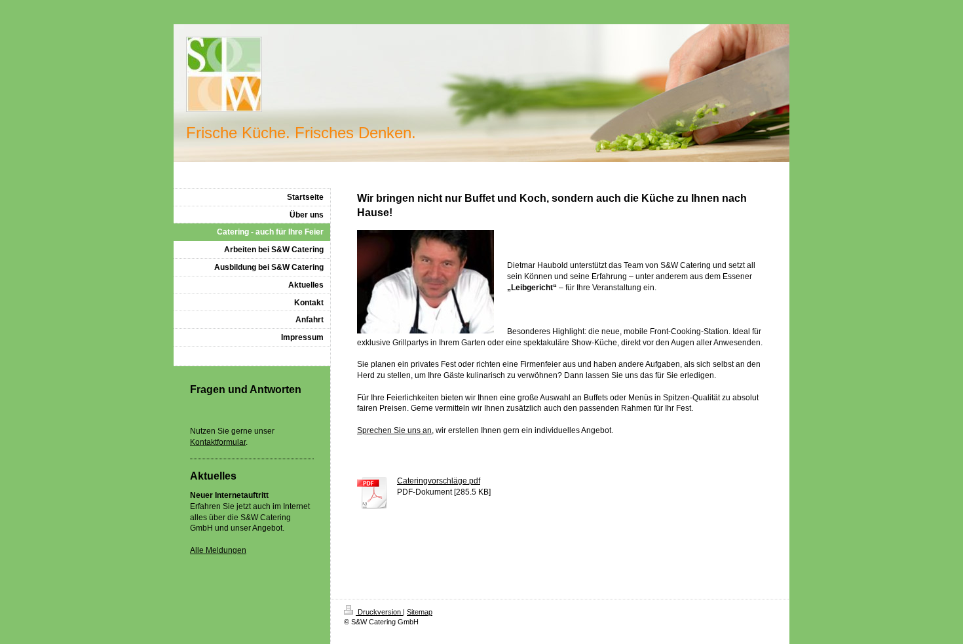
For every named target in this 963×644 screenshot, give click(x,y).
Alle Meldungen (218, 550)
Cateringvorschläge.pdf (438, 480)
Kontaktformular (218, 442)
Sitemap (419, 612)
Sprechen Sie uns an (394, 430)
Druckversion (379, 612)
